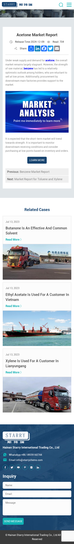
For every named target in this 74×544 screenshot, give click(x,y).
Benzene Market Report (28, 172)
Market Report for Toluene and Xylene (34, 179)
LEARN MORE (37, 160)
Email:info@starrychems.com (26, 460)
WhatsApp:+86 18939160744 (25, 454)
